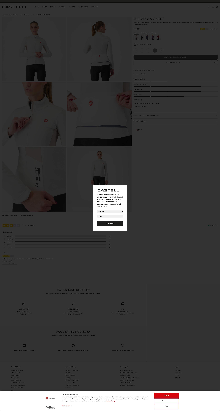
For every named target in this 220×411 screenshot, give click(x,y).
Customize (165, 401)
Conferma (110, 223)
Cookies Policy (110, 401)
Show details (66, 405)
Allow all (166, 395)
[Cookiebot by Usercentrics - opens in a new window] (50, 407)
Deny (166, 406)
